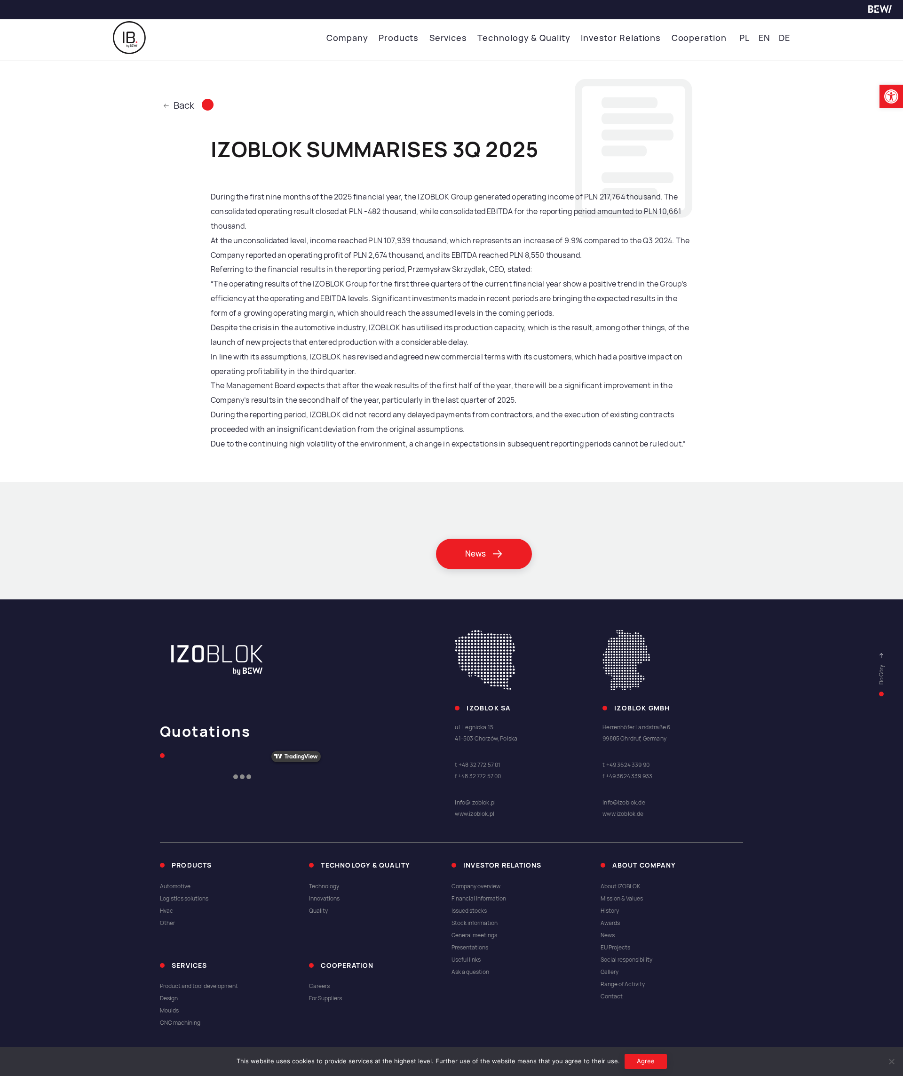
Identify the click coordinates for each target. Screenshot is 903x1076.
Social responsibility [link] (626, 960)
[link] (891, 96)
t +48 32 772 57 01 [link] (477, 765)
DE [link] (784, 37)
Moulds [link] (169, 1010)
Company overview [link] (476, 886)
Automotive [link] (175, 886)
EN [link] (764, 37)
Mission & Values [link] (622, 898)
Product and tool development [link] (199, 986)
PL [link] (744, 37)
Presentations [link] (470, 947)
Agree (646, 1061)
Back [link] (184, 105)
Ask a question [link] (470, 972)
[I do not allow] (891, 1061)
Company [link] (347, 37)
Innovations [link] (324, 898)
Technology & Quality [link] (523, 37)
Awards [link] (610, 923)
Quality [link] (318, 911)
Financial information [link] (479, 898)
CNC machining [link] (180, 1023)
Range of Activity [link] (623, 984)
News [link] (608, 935)
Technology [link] (324, 886)
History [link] (610, 911)
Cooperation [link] (699, 37)
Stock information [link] (475, 923)
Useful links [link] (466, 960)
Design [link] (169, 998)
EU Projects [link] (615, 947)
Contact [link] (612, 996)
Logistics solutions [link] (184, 898)
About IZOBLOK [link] (620, 886)
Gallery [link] (609, 972)
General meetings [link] (474, 935)
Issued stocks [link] (469, 911)
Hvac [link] (166, 911)
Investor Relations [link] (621, 37)
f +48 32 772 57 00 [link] (478, 776)
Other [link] (167, 923)
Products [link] (399, 37)
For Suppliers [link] (325, 998)
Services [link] (448, 37)
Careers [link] (319, 986)
